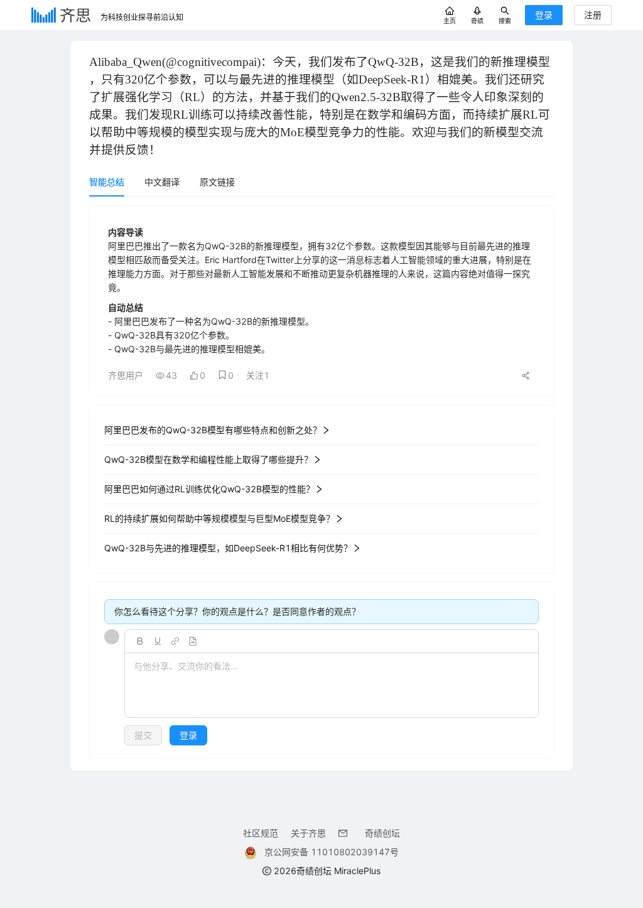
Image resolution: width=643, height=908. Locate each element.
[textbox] (331, 685)
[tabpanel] (321, 482)
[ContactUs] (345, 833)
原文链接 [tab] (217, 181)
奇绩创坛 (382, 833)
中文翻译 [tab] (162, 181)
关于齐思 (308, 833)
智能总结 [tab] (106, 181)
